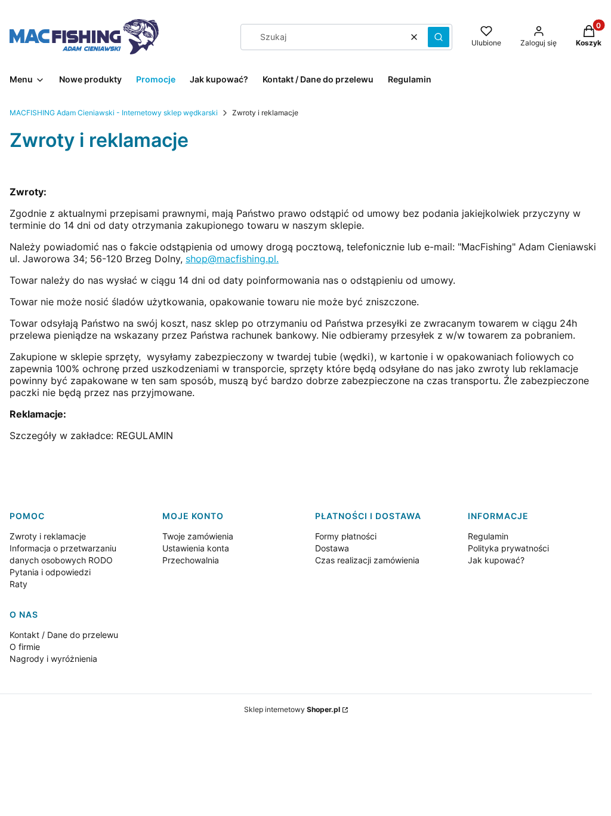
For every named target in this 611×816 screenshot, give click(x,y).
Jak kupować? (496, 560)
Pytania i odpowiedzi (50, 572)
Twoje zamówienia (197, 536)
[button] (438, 37)
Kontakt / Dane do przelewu (64, 635)
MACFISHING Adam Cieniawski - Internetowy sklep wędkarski (114, 112)
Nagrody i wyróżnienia (53, 659)
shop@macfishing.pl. (232, 259)
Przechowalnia (190, 560)
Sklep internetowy (292, 709)
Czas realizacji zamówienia (367, 560)
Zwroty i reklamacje (48, 536)
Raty (18, 584)
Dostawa (332, 548)
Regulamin (488, 536)
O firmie (25, 647)
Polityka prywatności (508, 548)
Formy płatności (346, 536)
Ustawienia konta (195, 548)
